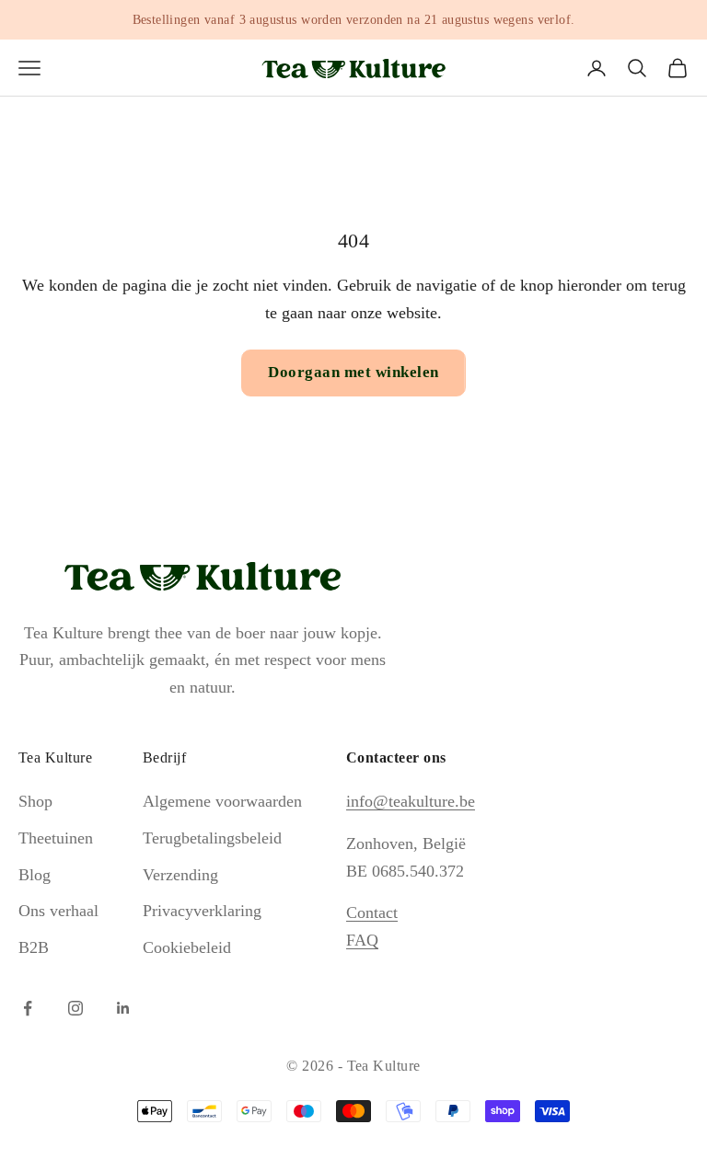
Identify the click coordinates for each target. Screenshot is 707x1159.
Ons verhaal (58, 910)
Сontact (372, 912)
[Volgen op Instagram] (75, 1008)
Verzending (180, 875)
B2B (33, 947)
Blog (34, 875)
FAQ (362, 940)
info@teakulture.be (410, 801)
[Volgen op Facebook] (27, 1008)
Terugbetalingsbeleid (212, 838)
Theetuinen (55, 838)
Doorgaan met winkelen (353, 372)
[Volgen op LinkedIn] (123, 1008)
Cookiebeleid (187, 947)
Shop (35, 801)
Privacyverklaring (202, 910)
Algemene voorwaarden (222, 801)
